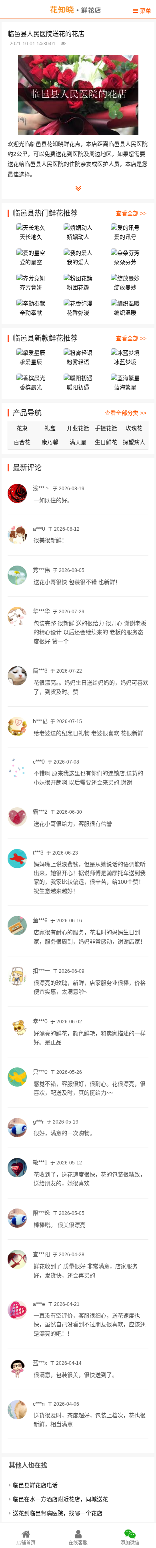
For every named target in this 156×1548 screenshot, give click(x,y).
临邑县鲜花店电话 (35, 1485)
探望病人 (134, 442)
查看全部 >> (131, 213)
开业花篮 (78, 428)
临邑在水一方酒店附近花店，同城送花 (60, 1499)
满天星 (78, 442)
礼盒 (50, 428)
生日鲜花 (106, 442)
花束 (22, 428)
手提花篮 (106, 428)
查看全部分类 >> (125, 413)
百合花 (22, 442)
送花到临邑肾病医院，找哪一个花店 (57, 1513)
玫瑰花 (134, 428)
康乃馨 (50, 442)
